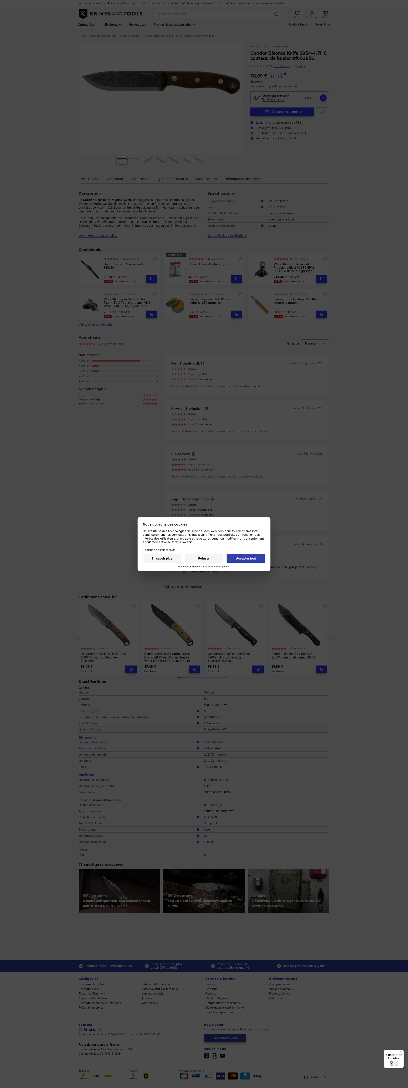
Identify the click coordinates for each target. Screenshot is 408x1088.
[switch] (394, 1063)
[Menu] (401, 1052)
